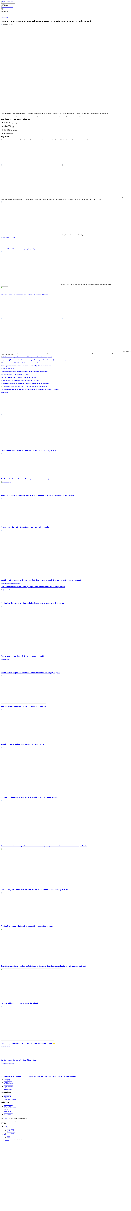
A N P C (6, 1109)
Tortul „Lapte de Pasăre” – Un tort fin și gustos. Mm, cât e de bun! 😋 (28, 1043)
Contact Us (9, 1137)
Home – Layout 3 (11, 1130)
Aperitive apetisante (8, 1086)
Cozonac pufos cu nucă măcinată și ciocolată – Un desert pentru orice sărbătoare (26, 366)
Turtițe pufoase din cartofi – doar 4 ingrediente (19, 1060)
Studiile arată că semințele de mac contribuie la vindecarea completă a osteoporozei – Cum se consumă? (41, 580)
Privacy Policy (7, 1111)
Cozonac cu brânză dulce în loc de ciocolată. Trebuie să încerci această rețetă (24, 371)
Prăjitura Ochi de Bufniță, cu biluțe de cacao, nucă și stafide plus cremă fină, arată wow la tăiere (38, 1076)
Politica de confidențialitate (10, 1107)
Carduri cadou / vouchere (10, 1099)
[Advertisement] (46, 101)
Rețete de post (7, 1079)
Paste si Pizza (7, 1087)
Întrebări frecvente (8, 1096)
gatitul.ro (7, 1118)
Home (2, 17)
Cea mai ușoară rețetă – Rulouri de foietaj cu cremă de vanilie (25, 527)
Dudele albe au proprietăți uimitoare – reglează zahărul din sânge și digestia (30, 673)
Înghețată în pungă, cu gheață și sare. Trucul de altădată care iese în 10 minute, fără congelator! (38, 495)
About (8, 1136)
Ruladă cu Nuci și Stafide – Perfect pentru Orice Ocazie (22, 744)
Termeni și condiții (8, 1105)
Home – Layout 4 (11, 1132)
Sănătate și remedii (8, 1083)
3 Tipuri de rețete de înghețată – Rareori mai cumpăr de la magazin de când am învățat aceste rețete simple (34, 360)
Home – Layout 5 (11, 1133)
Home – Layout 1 (11, 1127)
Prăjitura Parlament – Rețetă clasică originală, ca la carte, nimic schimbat (30, 797)
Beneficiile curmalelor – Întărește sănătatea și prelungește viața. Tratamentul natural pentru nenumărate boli (43, 966)
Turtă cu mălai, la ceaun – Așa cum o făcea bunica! (20, 1003)
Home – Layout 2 (11, 1129)
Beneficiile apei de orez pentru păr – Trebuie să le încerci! (23, 706)
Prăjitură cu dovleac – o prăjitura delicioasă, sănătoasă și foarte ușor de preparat (32, 603)
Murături (6, 17)
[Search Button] (15, 1121)
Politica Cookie (7, 1114)
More (5, 1134)
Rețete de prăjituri (8, 1081)
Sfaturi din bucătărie (8, 1085)
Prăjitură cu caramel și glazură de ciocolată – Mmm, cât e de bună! (27, 926)
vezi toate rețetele (8, 1089)
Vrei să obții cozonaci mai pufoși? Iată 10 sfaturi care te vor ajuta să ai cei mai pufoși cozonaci (30, 389)
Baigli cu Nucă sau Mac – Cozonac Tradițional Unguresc (18, 377)
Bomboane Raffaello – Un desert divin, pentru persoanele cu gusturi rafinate (30, 479)
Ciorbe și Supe (7, 1082)
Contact (5, 1115)
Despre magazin (7, 1095)
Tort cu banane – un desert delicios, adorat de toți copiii (22, 656)
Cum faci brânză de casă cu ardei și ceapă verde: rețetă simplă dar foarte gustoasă (33, 587)
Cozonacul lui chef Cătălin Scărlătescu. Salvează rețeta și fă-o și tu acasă (29, 450)
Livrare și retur (7, 1106)
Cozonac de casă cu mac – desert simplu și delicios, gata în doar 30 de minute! (25, 383)
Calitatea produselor (8, 1097)
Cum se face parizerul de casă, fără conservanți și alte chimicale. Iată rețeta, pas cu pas (34, 890)
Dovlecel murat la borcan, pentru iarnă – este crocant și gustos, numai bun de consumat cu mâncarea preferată (44, 846)
